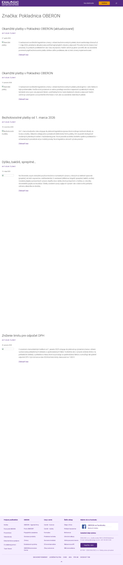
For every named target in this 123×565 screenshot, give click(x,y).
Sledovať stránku (93, 528)
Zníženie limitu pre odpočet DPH (23, 335)
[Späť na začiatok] (61, 561)
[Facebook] (84, 527)
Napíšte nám (89, 545)
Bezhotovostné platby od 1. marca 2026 (28, 117)
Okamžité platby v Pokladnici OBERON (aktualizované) (38, 28)
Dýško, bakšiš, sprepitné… (19, 162)
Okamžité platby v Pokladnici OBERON (27, 73)
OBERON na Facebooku (96, 525)
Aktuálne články (9, 33)
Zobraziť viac (24, 55)
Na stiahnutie (89, 3)
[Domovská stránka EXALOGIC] (10, 3)
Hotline (104, 3)
